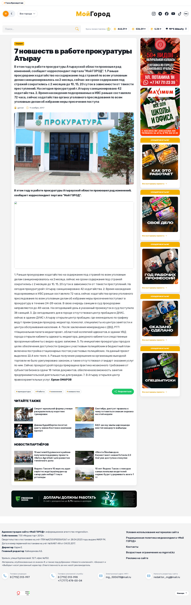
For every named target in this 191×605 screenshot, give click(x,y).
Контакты (132, 546)
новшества (74, 392)
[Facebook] (166, 13)
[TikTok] (179, 13)
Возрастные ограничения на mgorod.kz (150, 552)
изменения (56, 392)
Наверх (180, 593)
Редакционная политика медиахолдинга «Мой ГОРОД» (155, 539)
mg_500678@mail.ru (118, 577)
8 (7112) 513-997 (20, 577)
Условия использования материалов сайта (152, 532)
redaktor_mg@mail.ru (167, 577)
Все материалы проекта (153, 184)
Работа (41, 392)
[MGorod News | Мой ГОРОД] (95, 14)
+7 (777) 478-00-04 (70, 580)
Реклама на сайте (137, 558)
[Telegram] (160, 13)
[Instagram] (153, 13)
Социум (19, 44)
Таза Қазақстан (13, 3)
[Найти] (77, 29)
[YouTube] (173, 13)
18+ (186, 14)
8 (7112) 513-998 (68, 577)
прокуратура (24, 392)
